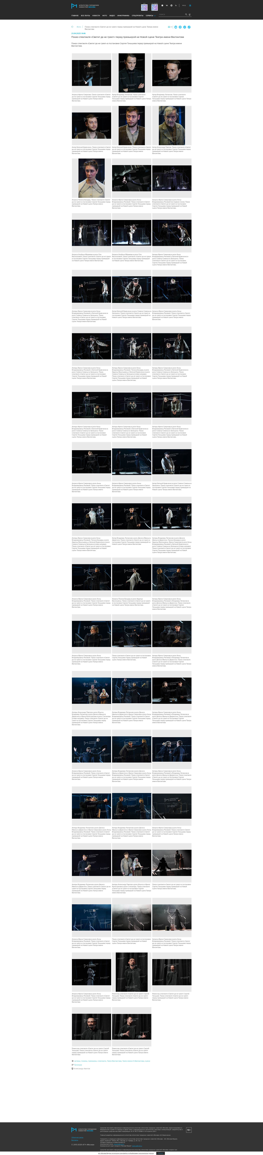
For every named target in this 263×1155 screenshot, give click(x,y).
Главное (74, 16)
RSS (175, 5)
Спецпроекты (137, 16)
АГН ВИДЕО (155, 3)
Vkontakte (166, 5)
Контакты (74, 1140)
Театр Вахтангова (114, 1061)
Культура (78, 1065)
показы (84, 1061)
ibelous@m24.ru (137, 1146)
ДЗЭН (162, 5)
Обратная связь (77, 1137)
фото (104, 16)
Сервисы (149, 16)
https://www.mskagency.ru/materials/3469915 (189, 27)
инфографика (123, 16)
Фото (79, 27)
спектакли (102, 1061)
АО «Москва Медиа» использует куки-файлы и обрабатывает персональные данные (126, 1153)
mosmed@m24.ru (119, 1144)
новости (96, 16)
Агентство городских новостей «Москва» (89, 6)
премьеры (92, 1061)
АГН (144, 3)
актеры (77, 1061)
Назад (73, 26)
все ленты (85, 16)
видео (112, 16)
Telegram (171, 5)
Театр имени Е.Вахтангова (133, 1061)
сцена (147, 1061)
